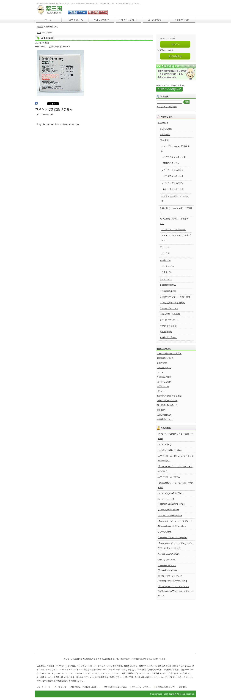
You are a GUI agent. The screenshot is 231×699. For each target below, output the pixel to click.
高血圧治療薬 (166, 332)
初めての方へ (163, 363)
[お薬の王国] (51, 13)
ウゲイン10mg (164, 444)
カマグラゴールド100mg (169, 477)
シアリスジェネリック (173, 176)
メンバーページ (43, 687)
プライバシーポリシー (167, 400)
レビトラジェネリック (173, 189)
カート (160, 372)
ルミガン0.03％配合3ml (168, 554)
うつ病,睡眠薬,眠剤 (168, 291)
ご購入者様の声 (164, 415)
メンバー (161, 391)
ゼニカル (165, 253)
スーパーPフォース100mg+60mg (173, 537)
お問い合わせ (163, 386)
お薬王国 (172, 694)
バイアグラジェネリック (174, 157)
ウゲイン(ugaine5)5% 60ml (170, 493)
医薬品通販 (163, 123)
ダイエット (165, 247)
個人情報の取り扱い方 (167, 405)
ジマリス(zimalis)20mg (168, 509)
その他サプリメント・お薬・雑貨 (175, 297)
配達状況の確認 (164, 377)
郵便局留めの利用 (165, 358)
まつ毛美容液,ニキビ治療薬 (172, 302)
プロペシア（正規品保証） (173, 229)
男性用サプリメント (169, 320)
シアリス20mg (164, 532)
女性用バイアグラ (171, 163)
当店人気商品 (166, 129)
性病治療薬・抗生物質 (170, 314)
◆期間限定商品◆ (168, 285)
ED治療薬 (164, 140)
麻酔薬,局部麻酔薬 (168, 337)
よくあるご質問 (164, 382)
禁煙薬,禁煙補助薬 (168, 326)
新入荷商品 (165, 134)
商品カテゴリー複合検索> (167, 107)
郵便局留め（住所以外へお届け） (85, 687)
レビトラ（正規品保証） (172, 183)
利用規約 (161, 410)
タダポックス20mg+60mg (170, 450)
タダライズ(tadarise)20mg (170, 515)
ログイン (175, 44)
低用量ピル (166, 272)
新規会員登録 (175, 56)
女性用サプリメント (169, 308)
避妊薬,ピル (165, 260)
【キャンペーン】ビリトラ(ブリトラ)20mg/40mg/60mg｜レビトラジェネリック (175, 591)
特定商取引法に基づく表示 (169, 396)
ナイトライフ (166, 279)
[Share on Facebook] (36, 104)
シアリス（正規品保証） (172, 170)
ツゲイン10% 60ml (166, 560)
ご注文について (164, 367)
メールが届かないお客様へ (169, 353)
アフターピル (167, 266)
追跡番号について (165, 419)
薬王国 (40, 26)
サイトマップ (60, 687)
